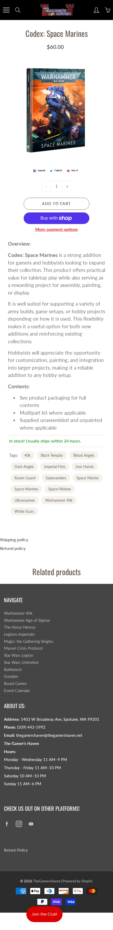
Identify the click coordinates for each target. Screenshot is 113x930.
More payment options (56, 229)
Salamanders (56, 478)
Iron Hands (85, 466)
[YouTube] (30, 823)
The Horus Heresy (19, 627)
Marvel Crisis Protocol (23, 648)
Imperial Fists (54, 466)
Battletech (13, 669)
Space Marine (87, 478)
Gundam (11, 676)
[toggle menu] (6, 10)
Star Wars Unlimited (21, 662)
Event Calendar (17, 690)
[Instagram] (18, 823)
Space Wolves (59, 489)
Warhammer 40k (59, 500)
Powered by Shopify (78, 881)
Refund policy (12, 548)
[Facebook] (6, 823)
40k (27, 455)
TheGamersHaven (46, 881)
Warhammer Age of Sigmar (27, 620)
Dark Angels (24, 466)
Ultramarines (24, 500)
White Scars (24, 511)
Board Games (15, 683)
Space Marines (26, 489)
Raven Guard (24, 478)
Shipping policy (14, 539)
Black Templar (52, 455)
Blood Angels (83, 455)
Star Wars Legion (18, 655)
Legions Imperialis (19, 634)
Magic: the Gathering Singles (28, 641)
